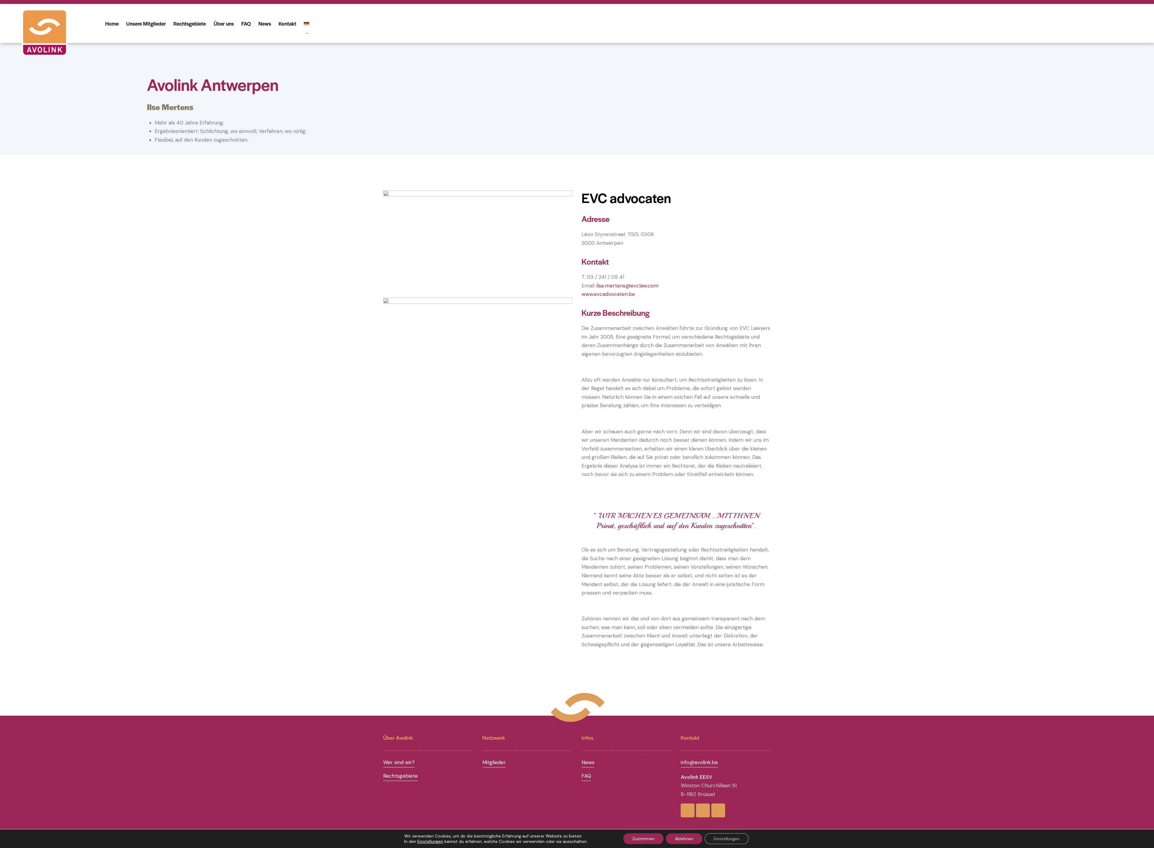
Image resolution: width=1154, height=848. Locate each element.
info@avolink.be (699, 762)
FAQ (586, 776)
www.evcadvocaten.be (608, 294)
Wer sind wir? (399, 762)
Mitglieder (494, 762)
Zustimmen (643, 838)
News (588, 762)
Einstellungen (430, 841)
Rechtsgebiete (400, 776)
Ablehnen (684, 838)
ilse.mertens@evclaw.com (627, 285)
